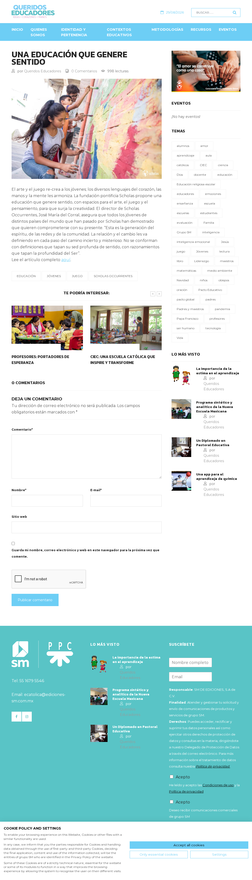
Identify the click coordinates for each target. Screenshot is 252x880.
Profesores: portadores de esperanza (40, 359)
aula (208, 155)
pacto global (185, 299)
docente (200, 174)
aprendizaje (185, 155)
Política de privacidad (186, 791)
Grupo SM (184, 232)
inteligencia (211, 232)
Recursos (201, 29)
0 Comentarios (84, 71)
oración (182, 290)
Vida (180, 338)
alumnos (183, 146)
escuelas (183, 213)
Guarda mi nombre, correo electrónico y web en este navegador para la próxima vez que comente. (85, 553)
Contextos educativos (119, 32)
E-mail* (96, 490)
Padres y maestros (190, 309)
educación (26, 276)
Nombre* (19, 490)
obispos (224, 280)
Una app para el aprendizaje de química (216, 476)
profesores (217, 318)
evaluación (184, 222)
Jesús (225, 242)
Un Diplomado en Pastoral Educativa (212, 443)
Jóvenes (54, 276)
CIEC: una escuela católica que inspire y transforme (122, 359)
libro (180, 261)
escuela (209, 203)
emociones (213, 194)
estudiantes (208, 213)
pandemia (222, 309)
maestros (227, 261)
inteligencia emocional (193, 242)
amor (204, 146)
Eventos (228, 29)
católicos (183, 165)
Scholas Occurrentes (113, 276)
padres (210, 299)
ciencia (223, 165)
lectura (224, 251)
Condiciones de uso (218, 785)
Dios (180, 174)
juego (77, 276)
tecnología (213, 328)
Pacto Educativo (210, 290)
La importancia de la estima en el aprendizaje (217, 371)
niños (203, 280)
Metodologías (167, 29)
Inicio (17, 29)
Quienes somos (39, 32)
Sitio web (19, 517)
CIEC (203, 165)
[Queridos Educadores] (55, 11)
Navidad (183, 280)
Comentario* (22, 429)
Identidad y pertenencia (74, 32)
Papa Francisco (187, 318)
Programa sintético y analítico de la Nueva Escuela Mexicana (214, 407)
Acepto (183, 777)
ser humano (185, 328)
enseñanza (185, 203)
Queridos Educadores (42, 71)
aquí (65, 259)
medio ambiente (219, 270)
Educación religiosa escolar (196, 184)
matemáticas (186, 270)
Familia (209, 222)
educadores (185, 194)
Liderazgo (201, 261)
